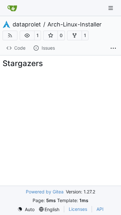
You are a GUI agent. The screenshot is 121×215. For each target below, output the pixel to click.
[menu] (26, 209)
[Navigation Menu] (111, 8)
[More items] (113, 48)
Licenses (78, 209)
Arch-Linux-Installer (74, 24)
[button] (27, 35)
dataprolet (27, 24)
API (100, 209)
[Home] (12, 8)
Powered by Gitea (45, 191)
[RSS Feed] (10, 35)
